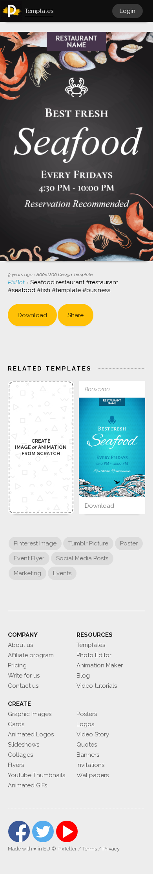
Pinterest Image (35, 543)
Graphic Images (29, 714)
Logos (85, 724)
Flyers (16, 765)
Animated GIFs (27, 785)
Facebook (19, 831)
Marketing (27, 573)
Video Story (92, 734)
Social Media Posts (82, 558)
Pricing (17, 665)
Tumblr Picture (88, 543)
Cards (16, 724)
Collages (20, 754)
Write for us (24, 675)
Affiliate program (31, 655)
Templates (90, 645)
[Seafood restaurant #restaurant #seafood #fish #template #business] (112, 447)
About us (20, 645)
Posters (86, 714)
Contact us (23, 685)
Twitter (43, 831)
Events (62, 573)
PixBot (17, 282)
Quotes (86, 744)
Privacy (111, 849)
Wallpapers (92, 775)
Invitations (90, 765)
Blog (83, 675)
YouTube (67, 831)
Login (127, 11)
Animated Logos (31, 734)
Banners (87, 754)
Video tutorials (96, 685)
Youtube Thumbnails (36, 775)
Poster (129, 543)
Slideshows (23, 744)
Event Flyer (29, 558)
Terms (89, 849)
